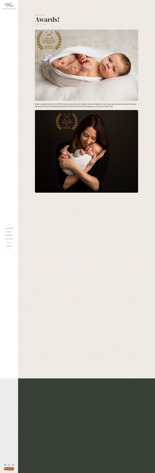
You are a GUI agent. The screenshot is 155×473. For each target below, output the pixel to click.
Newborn (9, 228)
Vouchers (9, 239)
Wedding (9, 235)
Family (9, 232)
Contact (9, 246)
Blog (9, 242)
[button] (9, 468)
